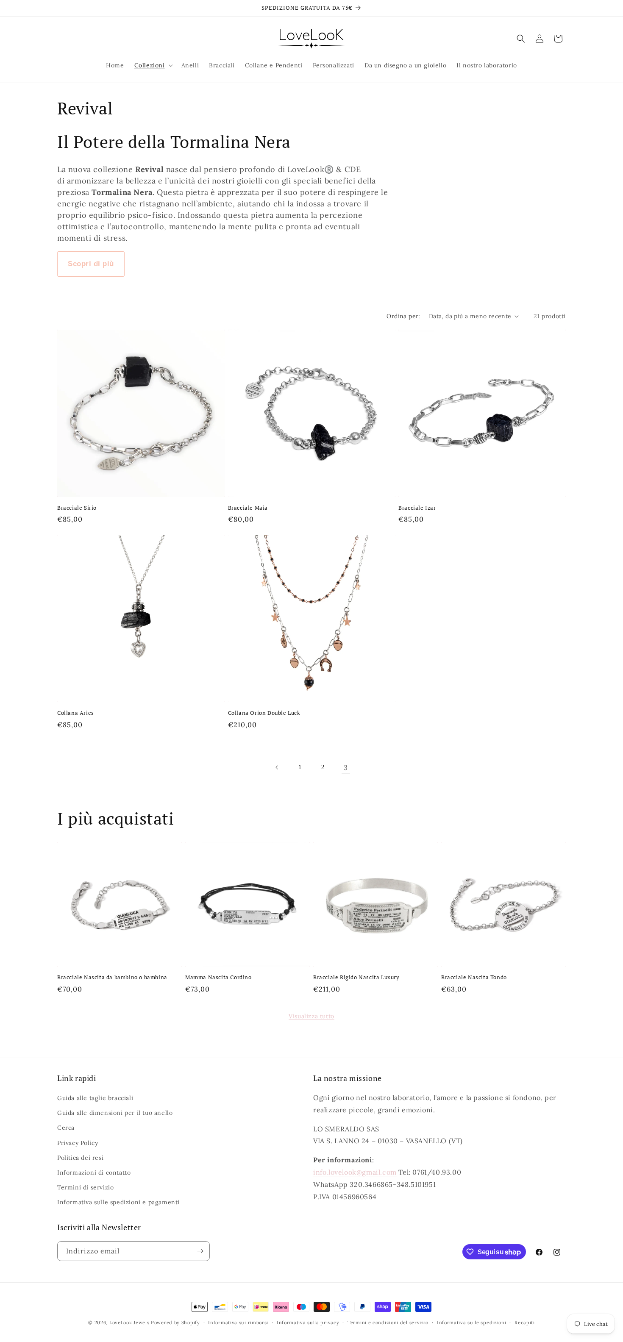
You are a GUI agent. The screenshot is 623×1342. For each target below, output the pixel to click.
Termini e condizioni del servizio (388, 1322)
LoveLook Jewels (129, 1322)
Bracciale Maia (248, 507)
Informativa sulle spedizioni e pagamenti (118, 1202)
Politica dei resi (80, 1157)
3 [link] (346, 767)
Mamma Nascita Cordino (218, 977)
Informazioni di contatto (94, 1172)
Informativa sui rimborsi (238, 1322)
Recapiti (525, 1322)
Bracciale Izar (417, 507)
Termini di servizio (85, 1187)
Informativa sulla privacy (308, 1322)
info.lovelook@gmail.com (355, 1172)
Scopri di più (91, 264)
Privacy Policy (77, 1143)
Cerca (66, 1127)
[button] (152, 65)
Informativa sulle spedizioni (471, 1322)
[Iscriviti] (200, 1251)
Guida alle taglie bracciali (95, 1098)
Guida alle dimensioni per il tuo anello (114, 1113)
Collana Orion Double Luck (264, 713)
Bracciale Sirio (77, 507)
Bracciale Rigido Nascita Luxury (356, 977)
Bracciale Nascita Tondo (474, 977)
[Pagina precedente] (277, 767)
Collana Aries (75, 713)
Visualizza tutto (311, 1016)
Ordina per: (403, 316)
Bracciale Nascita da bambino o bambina (112, 977)
